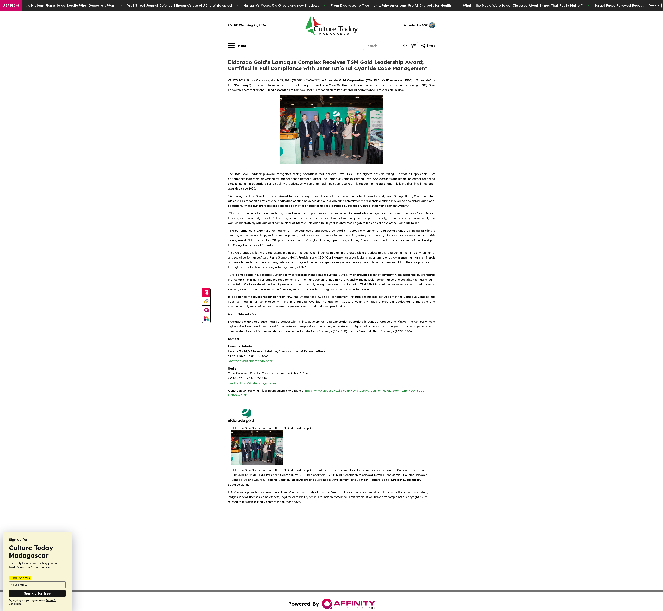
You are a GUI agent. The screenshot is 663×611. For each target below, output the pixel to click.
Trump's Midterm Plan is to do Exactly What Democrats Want (66, 5)
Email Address (20, 578)
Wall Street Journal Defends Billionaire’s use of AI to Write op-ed (179, 5)
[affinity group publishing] (206, 310)
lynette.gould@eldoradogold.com (250, 361)
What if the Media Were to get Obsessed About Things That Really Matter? (523, 5)
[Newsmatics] (206, 318)
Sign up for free (37, 593)
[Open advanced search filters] (413, 46)
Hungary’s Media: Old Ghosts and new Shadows (281, 5)
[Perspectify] (206, 301)
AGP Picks (11, 5)
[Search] (405, 46)
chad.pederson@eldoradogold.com (252, 383)
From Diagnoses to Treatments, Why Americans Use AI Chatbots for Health (391, 5)
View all (654, 5)
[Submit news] (206, 292)
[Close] (67, 536)
